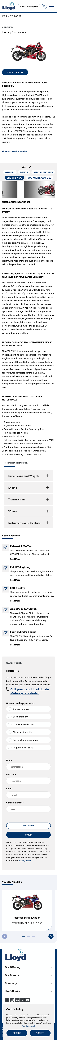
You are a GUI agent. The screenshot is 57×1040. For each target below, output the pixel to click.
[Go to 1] (23, 937)
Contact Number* (15, 802)
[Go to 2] (28, 937)
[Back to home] (9, 6)
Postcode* (11, 774)
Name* (10, 760)
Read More (15, 559)
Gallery (10, 172)
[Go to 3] (33, 937)
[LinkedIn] (17, 1001)
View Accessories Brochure (15, 151)
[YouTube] (27, 1001)
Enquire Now (14, 177)
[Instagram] (12, 1001)
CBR (4, 16)
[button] (17, 1033)
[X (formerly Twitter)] (22, 1001)
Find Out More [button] (28, 1026)
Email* (9, 788)
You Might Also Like (39, 177)
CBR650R (16, 16)
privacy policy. (25, 860)
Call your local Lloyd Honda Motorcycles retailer (29, 691)
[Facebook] (7, 1001)
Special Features (43, 172)
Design (24, 172)
